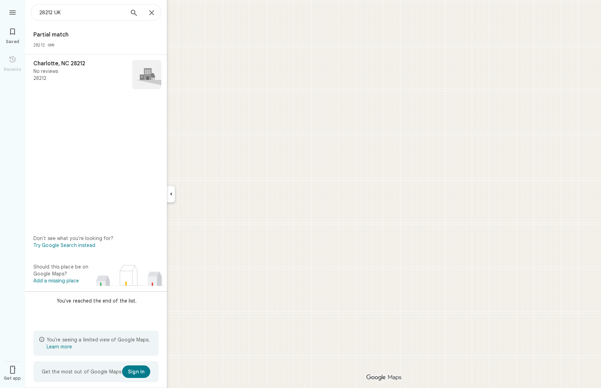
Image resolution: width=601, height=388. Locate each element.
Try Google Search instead (64, 245)
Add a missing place (56, 281)
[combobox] (81, 12)
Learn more (59, 347)
